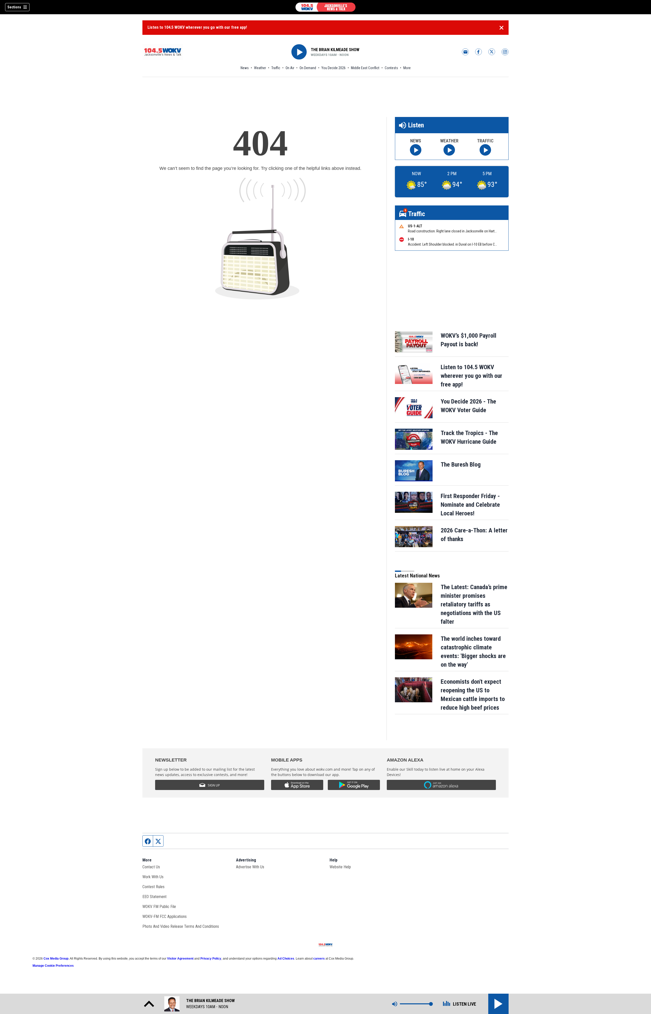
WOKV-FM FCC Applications (164, 916)
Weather (260, 68)
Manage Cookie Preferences (53, 965)
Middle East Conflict (365, 68)
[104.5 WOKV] (325, 7)
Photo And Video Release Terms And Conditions (180, 926)
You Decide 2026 (333, 68)
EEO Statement (154, 896)
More (407, 68)
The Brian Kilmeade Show (335, 49)
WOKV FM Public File (159, 906)
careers (319, 958)
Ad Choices (285, 958)
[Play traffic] (485, 150)
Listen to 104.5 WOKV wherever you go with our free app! (197, 27)
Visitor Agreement (180, 958)
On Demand (308, 68)
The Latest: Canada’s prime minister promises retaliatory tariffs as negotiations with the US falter (474, 604)
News (245, 68)
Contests (391, 68)
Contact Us (151, 866)
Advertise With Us (250, 866)
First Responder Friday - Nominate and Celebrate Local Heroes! (470, 505)
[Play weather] (449, 150)
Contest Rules (153, 886)
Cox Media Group (55, 958)
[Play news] (415, 150)
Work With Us (153, 876)
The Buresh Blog (461, 464)
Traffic (275, 68)
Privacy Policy (210, 958)
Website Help (340, 866)
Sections (14, 7)
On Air (290, 68)
